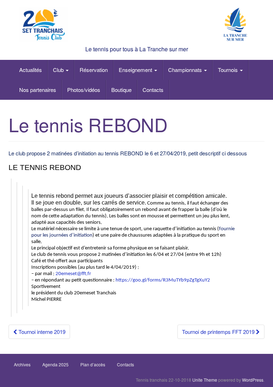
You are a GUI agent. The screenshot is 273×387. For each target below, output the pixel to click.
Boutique (121, 89)
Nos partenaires (37, 89)
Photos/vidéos (83, 89)
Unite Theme (204, 380)
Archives (22, 364)
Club (59, 69)
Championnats (185, 69)
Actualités (30, 69)
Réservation (94, 69)
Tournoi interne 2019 (41, 331)
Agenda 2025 (55, 364)
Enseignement (136, 69)
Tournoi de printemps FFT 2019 (219, 331)
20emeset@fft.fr (73, 274)
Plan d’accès (92, 364)
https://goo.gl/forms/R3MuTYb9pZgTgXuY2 (163, 280)
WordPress (252, 380)
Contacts (153, 89)
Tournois (228, 69)
